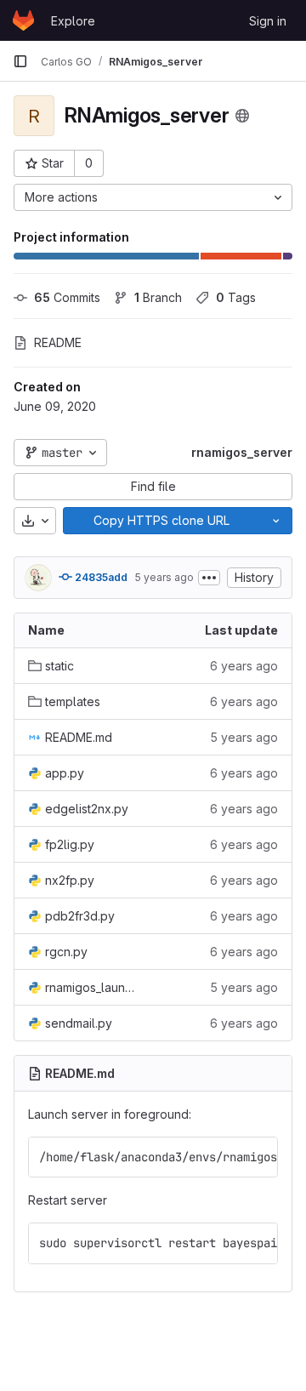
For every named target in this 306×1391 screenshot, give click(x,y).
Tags (236, 297)
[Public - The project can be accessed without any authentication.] (242, 116)
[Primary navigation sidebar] (20, 61)
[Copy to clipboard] (257, 1157)
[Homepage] (23, 20)
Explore (73, 21)
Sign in (267, 21)
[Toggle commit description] (209, 577)
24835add (100, 577)
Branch (158, 297)
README (58, 342)
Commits (67, 297)
